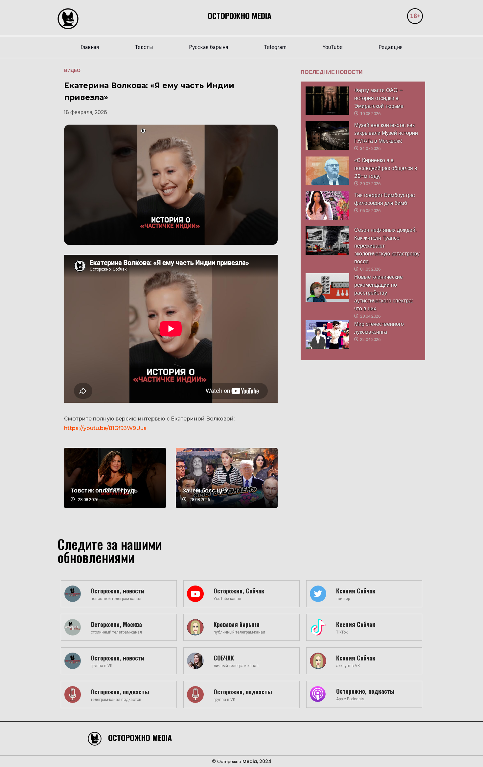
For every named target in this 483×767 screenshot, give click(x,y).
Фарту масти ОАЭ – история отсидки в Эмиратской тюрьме (378, 98)
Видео (72, 70)
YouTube (333, 47)
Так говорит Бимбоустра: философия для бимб (384, 199)
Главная (89, 47)
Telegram (275, 47)
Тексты (144, 47)
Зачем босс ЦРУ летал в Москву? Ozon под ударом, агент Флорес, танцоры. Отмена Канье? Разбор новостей (227, 478)
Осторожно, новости (117, 591)
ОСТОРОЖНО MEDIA (239, 15)
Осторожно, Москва (116, 624)
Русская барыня (208, 47)
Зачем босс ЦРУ (205, 490)
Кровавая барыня (237, 624)
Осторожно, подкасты (120, 691)
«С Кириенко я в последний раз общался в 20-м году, (385, 168)
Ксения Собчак (355, 591)
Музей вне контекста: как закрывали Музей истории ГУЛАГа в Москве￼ (386, 133)
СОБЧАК (224, 658)
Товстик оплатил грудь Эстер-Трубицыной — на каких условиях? (115, 478)
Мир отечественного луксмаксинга (379, 328)
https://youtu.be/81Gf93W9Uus (105, 428)
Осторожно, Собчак (239, 591)
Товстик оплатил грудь (104, 490)
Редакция (390, 47)
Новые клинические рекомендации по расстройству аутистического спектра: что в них (383, 292)
